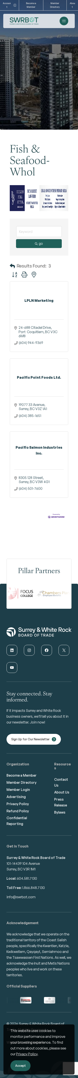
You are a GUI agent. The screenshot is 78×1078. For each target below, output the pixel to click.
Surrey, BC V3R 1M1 (21, 869)
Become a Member (31, 5)
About (72, 5)
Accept (20, 1065)
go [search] (41, 243)
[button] (12, 266)
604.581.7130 (27, 878)
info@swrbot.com (21, 897)
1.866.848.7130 (33, 888)
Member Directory (55, 5)
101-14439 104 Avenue (23, 863)
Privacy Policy (26, 1054)
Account (7, 5)
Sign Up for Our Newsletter (30, 739)
